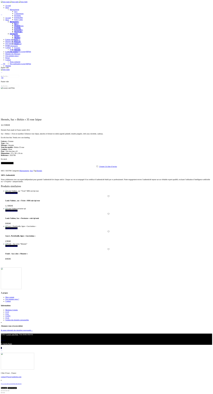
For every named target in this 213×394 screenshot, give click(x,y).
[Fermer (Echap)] (8, 390)
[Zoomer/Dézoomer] (2, 390)
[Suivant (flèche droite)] (4, 392)
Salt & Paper (7, 344)
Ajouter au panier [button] (11, 193)
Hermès (39, 171)
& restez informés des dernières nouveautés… (17, 330)
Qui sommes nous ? (12, 299)
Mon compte (9, 297)
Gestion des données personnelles (17, 320)
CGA (7, 318)
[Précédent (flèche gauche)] (2, 392)
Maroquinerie (24, 171)
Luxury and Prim (12, 334)
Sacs (31, 171)
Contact (8, 301)
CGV (7, 312)
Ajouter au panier (7, 163)
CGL (7, 314)
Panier (4, 388)
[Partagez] (6, 390)
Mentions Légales (11, 310)
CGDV (8, 316)
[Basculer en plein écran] (4, 390)
